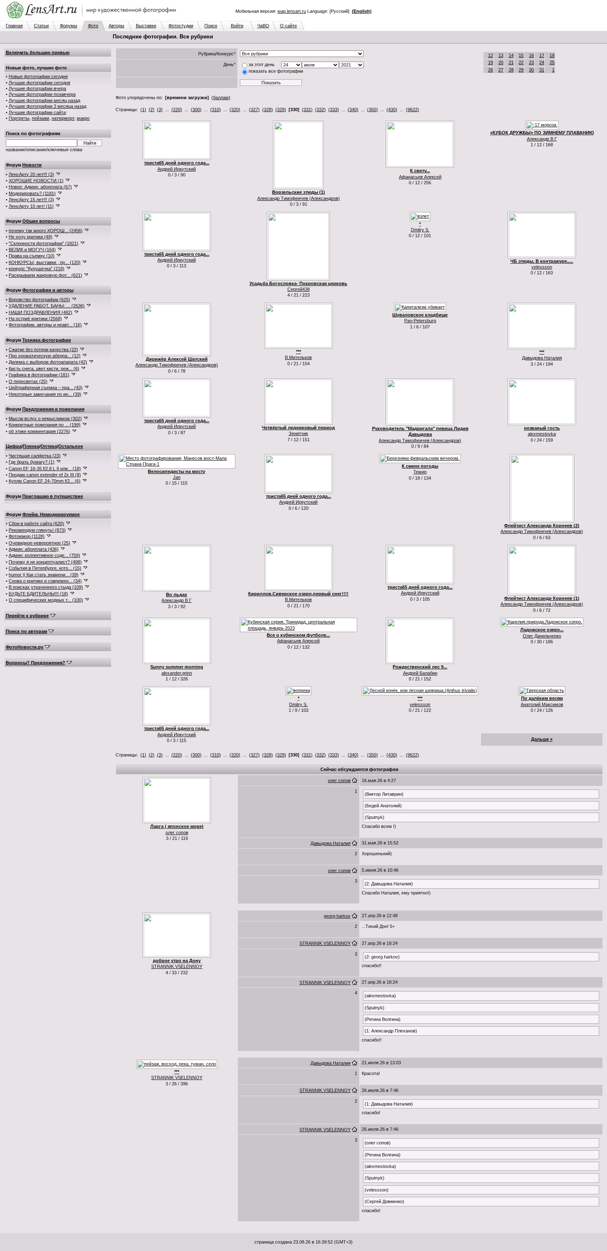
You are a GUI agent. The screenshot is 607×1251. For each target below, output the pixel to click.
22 (521, 62)
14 (511, 55)
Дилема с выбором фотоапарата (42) (48, 361)
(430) (391, 109)
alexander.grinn (176, 673)
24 (541, 62)
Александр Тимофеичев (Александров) (298, 198)
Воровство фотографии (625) (39, 299)
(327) (254, 109)
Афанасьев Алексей (420, 176)
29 (521, 69)
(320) (235, 109)
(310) (215, 109)
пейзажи (40, 118)
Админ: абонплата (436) (34, 549)
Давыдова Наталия (542, 357)
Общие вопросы (41, 221)
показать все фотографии (276, 71)
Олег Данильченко (542, 635)
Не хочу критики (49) (30, 236)
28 (511, 69)
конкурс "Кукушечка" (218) (36, 268)
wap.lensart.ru (291, 11)
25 (552, 62)
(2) (151, 109)
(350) (372, 109)
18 (552, 55)
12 (490, 55)
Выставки (146, 25)
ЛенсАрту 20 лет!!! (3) (31, 174)
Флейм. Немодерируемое (51, 514)
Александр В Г (542, 138)
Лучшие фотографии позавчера (42, 94)
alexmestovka (542, 433)
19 (490, 62)
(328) (267, 109)
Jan (176, 477)
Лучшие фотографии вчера (37, 88)
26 (490, 69)
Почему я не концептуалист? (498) (45, 561)
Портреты (19, 118)
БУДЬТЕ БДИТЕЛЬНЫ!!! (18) (38, 593)
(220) (176, 109)
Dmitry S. (420, 229)
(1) (143, 109)
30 (531, 69)
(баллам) (220, 97)
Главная (14, 25)
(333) (333, 109)
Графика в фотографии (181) (39, 374)
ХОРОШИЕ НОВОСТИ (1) (36, 180)
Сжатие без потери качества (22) (43, 349)
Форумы (68, 25)
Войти (237, 25)
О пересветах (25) (28, 381)
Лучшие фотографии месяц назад (44, 100)
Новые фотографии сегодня (38, 76)
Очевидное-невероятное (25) (39, 542)
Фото (93, 25)
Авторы (116, 25)
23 (531, 62)
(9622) (412, 109)
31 (541, 69)
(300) (196, 109)
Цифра (13, 446)
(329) (280, 109)
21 (511, 62)
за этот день (262, 64)
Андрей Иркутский (176, 168)
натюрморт (63, 118)
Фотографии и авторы (48, 290)
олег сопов (177, 832)
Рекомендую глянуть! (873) (37, 530)
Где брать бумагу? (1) (32, 461)
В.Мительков (298, 357)
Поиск (210, 25)
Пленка (31, 446)
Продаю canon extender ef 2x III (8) (45, 474)
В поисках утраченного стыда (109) (46, 587)
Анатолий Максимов (542, 704)
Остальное (70, 446)
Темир (420, 471)
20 (500, 62)
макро (83, 118)
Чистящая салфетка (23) (35, 455)
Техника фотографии (46, 340)
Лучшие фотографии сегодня (39, 82)
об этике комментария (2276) (39, 431)
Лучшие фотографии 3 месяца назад (47, 106)
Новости (32, 164)
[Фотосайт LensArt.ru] (93, 19)
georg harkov (337, 915)
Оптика (48, 446)
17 (541, 55)
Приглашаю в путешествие (52, 496)
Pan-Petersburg (420, 320)
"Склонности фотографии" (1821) (43, 243)
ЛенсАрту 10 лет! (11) (31, 206)
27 (500, 69)
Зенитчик (298, 433)
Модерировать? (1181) (32, 193)
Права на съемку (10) (32, 255)
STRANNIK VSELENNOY (176, 966)
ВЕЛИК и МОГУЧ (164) (32, 249)
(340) (353, 109)
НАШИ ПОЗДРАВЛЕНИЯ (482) (40, 312)
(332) (320, 109)
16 (531, 55)
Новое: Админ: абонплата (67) (40, 186)
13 (500, 55)
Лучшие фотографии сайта (37, 112)
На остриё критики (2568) (35, 318)
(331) (307, 109)
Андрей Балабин (420, 673)
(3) (160, 109)
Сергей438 (298, 289)
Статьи (41, 25)
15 (521, 55)
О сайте (288, 25)
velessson (541, 266)
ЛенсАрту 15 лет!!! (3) (31, 199)
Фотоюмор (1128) (27, 536)
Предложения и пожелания (53, 409)
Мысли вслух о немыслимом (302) (45, 418)
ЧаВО (263, 25)
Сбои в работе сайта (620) (36, 523)
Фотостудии (180, 25)
